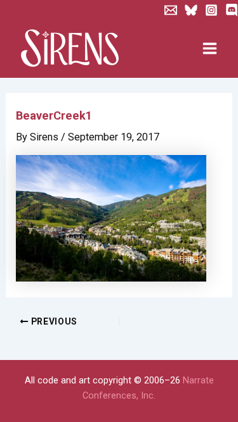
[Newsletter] (170, 10)
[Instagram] (211, 10)
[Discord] (231, 10)
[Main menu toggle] (209, 49)
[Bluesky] (191, 10)
